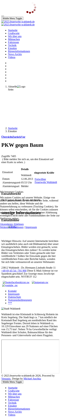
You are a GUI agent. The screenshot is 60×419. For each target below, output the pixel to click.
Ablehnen (18, 224)
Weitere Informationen (12, 227)
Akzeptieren (6, 224)
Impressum (31, 227)
